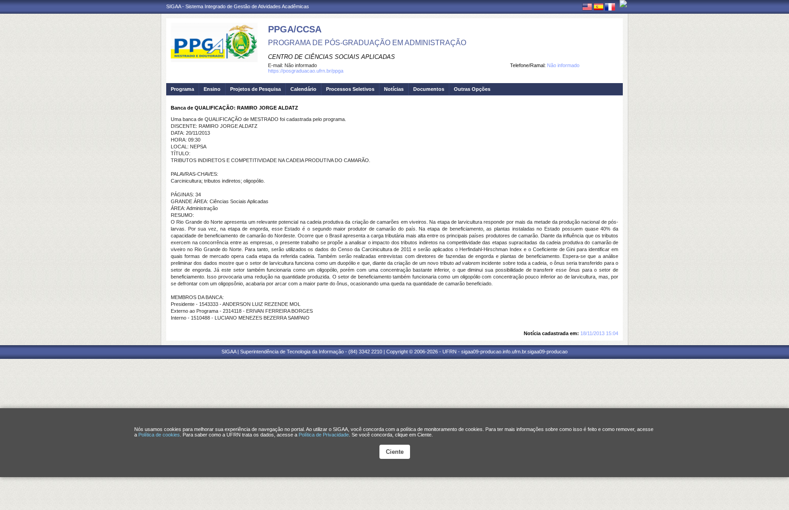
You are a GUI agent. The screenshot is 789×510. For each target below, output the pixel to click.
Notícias (394, 89)
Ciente (395, 451)
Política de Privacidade (324, 434)
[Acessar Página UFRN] (623, 3)
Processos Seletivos (350, 89)
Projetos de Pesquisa (255, 89)
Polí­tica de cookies (159, 434)
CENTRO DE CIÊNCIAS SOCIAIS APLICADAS (331, 56)
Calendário (303, 89)
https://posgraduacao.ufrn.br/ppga (305, 71)
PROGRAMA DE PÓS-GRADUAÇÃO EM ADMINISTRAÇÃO (367, 43)
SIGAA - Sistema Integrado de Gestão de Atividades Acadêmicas (237, 6)
